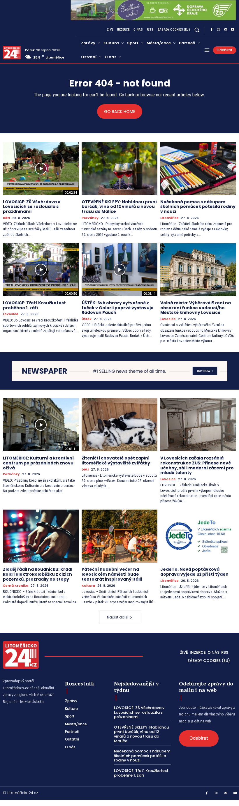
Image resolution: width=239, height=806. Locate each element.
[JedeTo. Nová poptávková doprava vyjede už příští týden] (198, 536)
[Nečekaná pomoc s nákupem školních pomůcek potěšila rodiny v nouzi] (198, 168)
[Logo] (12, 52)
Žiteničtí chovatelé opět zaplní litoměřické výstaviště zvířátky (116, 460)
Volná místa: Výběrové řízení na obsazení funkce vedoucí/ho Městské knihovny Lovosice (195, 308)
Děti (6, 218)
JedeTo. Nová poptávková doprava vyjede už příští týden (194, 571)
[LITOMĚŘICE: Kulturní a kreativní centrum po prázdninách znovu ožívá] (41, 424)
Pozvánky (90, 218)
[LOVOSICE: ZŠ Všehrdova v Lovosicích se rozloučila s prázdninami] (41, 168)
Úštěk (87, 319)
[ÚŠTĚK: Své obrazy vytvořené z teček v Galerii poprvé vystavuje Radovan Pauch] (119, 269)
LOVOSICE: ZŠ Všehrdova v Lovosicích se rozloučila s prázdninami (31, 207)
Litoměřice (169, 218)
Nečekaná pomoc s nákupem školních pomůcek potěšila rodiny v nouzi (198, 207)
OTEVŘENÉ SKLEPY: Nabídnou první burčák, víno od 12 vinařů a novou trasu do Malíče (119, 207)
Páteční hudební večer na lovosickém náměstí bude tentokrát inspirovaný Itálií (112, 574)
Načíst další (117, 617)
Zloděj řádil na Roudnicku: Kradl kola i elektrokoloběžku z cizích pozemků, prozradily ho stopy (37, 574)
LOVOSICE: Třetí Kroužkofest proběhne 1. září (34, 305)
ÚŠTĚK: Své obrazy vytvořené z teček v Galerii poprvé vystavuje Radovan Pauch (118, 308)
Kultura (88, 586)
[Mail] (225, 29)
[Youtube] (232, 29)
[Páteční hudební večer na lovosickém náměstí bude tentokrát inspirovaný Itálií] (119, 536)
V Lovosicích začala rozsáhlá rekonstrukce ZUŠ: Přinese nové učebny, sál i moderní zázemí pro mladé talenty (197, 465)
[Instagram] (218, 29)
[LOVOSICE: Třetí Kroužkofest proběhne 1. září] (41, 269)
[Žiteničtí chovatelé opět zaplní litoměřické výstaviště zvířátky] (119, 424)
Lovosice (10, 314)
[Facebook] (211, 29)
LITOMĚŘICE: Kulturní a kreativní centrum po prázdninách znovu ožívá (38, 463)
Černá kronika (15, 586)
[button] (197, 29)
